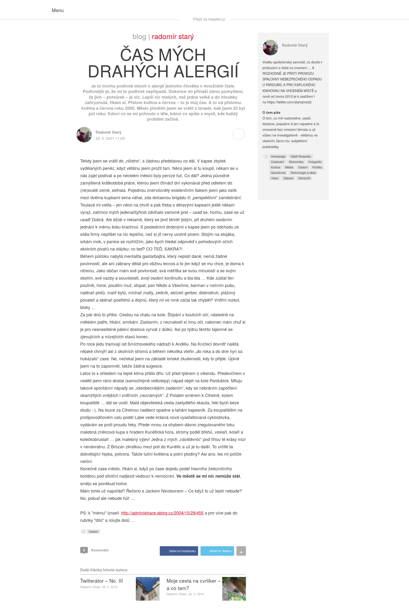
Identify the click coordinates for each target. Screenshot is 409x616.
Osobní (93, 531)
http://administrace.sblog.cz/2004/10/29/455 (162, 513)
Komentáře (96, 549)
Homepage (278, 156)
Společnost (278, 173)
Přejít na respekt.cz (209, 19)
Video (275, 178)
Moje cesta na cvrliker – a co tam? (194, 584)
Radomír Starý (173, 36)
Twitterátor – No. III (101, 580)
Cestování (277, 162)
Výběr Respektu (300, 156)
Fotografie (314, 162)
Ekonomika (296, 162)
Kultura (275, 167)
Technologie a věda (303, 173)
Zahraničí (304, 178)
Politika (317, 167)
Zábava (288, 178)
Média (289, 167)
